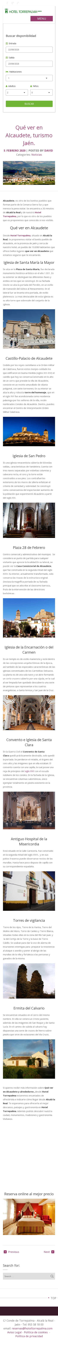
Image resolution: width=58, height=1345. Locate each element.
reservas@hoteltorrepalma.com (32, 1328)
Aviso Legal (14, 1332)
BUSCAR (29, 103)
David (48, 150)
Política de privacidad (29, 1336)
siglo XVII (29, 771)
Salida (11, 57)
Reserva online (16, 1193)
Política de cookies (36, 1332)
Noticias (36, 154)
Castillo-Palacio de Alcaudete (29, 358)
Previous (13, 1251)
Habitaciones (15, 71)
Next (47, 1251)
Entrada (12, 43)
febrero (12, 150)
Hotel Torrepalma (20, 235)
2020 (22, 150)
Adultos (12, 86)
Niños (36, 86)
